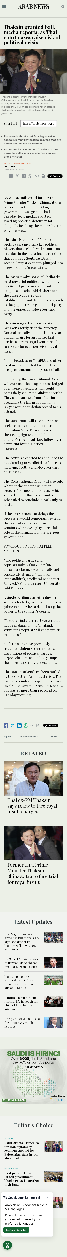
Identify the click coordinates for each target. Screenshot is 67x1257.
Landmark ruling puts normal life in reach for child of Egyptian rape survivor (21, 1003)
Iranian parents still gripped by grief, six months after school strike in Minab (19, 982)
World (8, 1138)
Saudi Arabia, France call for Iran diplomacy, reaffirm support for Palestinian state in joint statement (22, 1150)
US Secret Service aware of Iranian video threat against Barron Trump (21, 963)
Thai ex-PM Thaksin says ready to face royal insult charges (32, 806)
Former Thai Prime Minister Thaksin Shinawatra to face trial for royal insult (32, 873)
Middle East (11, 1168)
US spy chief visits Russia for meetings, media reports (22, 1022)
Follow (56, 176)
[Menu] (4, 7)
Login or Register (16, 1229)
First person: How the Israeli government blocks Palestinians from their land (22, 1178)
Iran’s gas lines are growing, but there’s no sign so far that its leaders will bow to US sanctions (21, 941)
